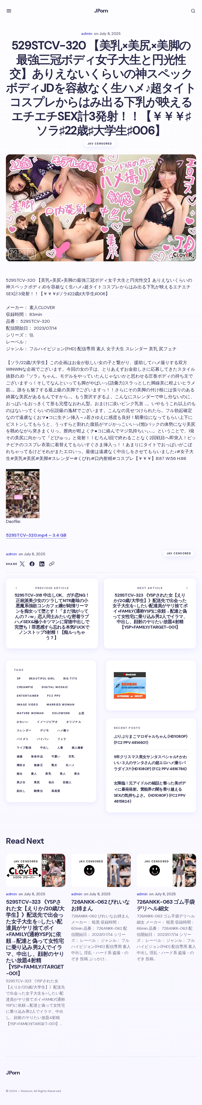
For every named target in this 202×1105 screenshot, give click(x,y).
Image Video (27, 704)
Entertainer (28, 695)
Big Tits (70, 678)
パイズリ (23, 739)
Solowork (61, 713)
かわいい (23, 721)
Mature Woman (30, 713)
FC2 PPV (54, 695)
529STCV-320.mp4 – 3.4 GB (36, 535)
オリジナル (73, 721)
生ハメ (70, 765)
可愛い (55, 756)
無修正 (38, 765)
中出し (44, 747)
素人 (34, 773)
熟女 (54, 765)
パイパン (43, 739)
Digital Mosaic (55, 687)
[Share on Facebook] (32, 564)
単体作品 (37, 756)
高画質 (55, 791)
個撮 (20, 756)
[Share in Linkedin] (42, 564)
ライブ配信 (24, 747)
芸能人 (67, 782)
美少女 (21, 782)
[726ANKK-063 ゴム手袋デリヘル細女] (166, 870)
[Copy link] (52, 564)
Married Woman (60, 704)
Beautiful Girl (42, 678)
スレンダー (24, 730)
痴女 (20, 773)
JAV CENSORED (99, 143)
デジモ (44, 730)
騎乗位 (38, 791)
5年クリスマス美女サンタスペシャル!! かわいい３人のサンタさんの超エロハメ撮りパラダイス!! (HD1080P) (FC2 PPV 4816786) (150, 763)
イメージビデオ (47, 721)
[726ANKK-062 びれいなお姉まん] (101, 870)
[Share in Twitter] (22, 564)
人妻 (60, 747)
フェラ (61, 739)
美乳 (48, 773)
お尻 (81, 713)
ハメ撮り (63, 730)
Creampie (25, 687)
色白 (51, 782)
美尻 (37, 782)
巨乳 (72, 756)
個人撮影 (78, 747)
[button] (9, 11)
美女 (77, 773)
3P (19, 678)
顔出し (21, 791)
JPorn (101, 10)
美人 (63, 773)
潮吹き (21, 765)
